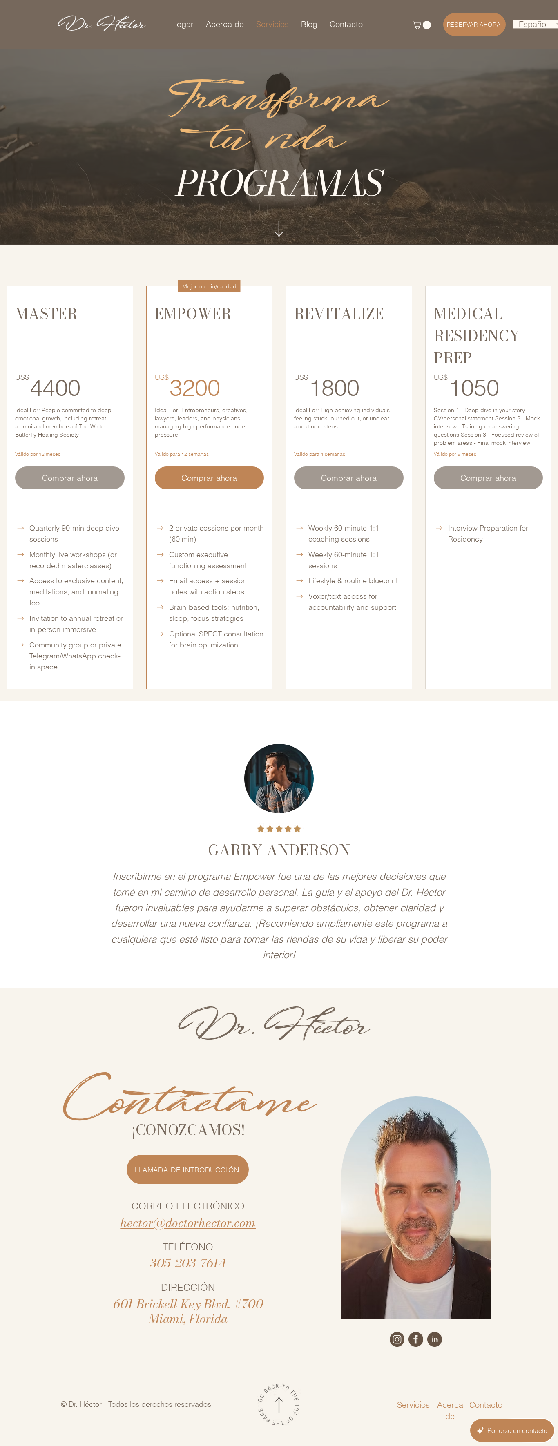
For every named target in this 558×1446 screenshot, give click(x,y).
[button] (423, 25)
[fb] (415, 1339)
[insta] (397, 1339)
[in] (434, 1339)
